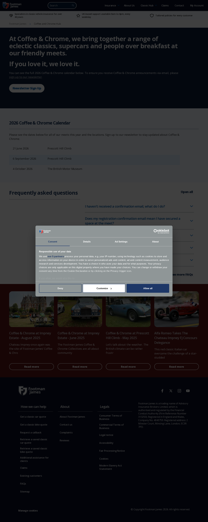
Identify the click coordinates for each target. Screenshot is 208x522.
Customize (102, 288)
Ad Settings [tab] (121, 241)
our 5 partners (56, 256)
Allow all (147, 288)
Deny (60, 288)
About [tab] (155, 241)
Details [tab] (87, 241)
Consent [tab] (52, 241)
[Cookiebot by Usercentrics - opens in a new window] (156, 231)
